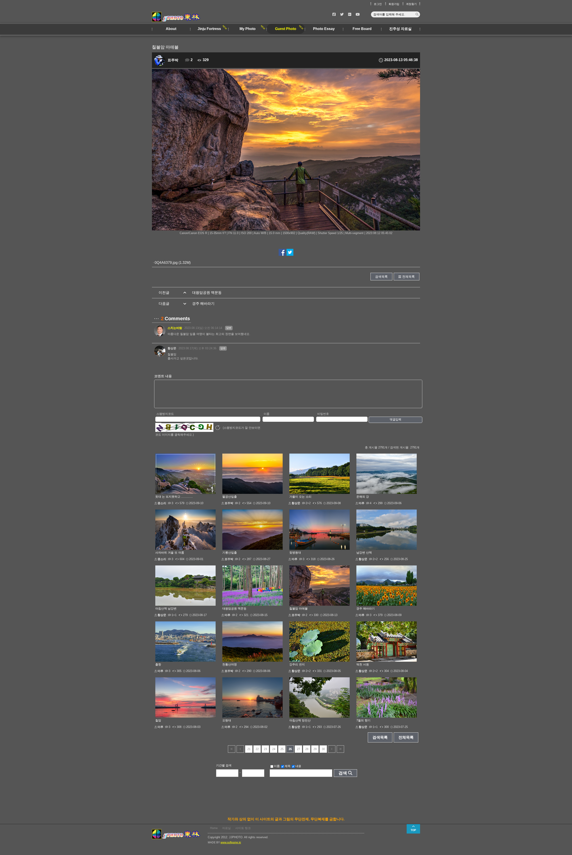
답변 (228, 327)
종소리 (162, 503)
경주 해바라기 (203, 303)
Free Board (362, 29)
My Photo (248, 29)
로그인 (378, 4)
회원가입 (394, 4)
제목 (287, 766)
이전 (240, 749)
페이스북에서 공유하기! (282, 252)
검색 (343, 773)
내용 (298, 766)
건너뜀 (231, 749)
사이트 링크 (243, 828)
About (171, 29)
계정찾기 (411, 4)
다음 (331, 749)
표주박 (173, 60)
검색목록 (381, 276)
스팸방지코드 (165, 414)
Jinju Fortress (209, 29)
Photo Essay (324, 29)
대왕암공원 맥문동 (207, 292)
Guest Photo (285, 29)
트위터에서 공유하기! (290, 252)
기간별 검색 (223, 765)
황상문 (172, 348)
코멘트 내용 (163, 376)
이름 (266, 414)
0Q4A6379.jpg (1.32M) (173, 262)
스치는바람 (175, 328)
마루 (361, 503)
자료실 (226, 828)
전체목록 (408, 276)
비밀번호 (323, 414)
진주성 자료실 (400, 29)
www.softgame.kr (231, 842)
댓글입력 (395, 419)
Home (214, 828)
